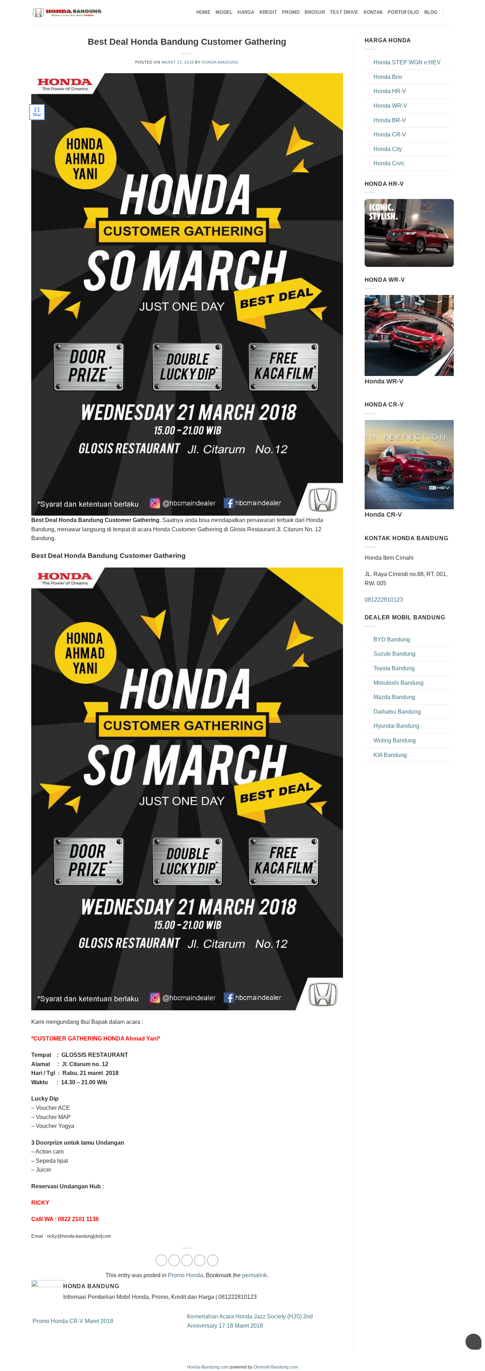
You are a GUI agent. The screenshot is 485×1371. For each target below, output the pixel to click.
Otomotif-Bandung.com (276, 1367)
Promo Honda (185, 1275)
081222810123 (384, 600)
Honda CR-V (390, 134)
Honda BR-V (390, 120)
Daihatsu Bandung (397, 712)
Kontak (373, 12)
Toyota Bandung (394, 668)
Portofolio (403, 12)
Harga (246, 12)
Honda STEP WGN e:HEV (407, 62)
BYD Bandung (392, 639)
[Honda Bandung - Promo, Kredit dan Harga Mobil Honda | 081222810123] (66, 13)
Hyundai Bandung (396, 726)
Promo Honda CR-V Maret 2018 (72, 1321)
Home (203, 12)
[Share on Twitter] (174, 1260)
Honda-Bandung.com (208, 1367)
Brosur (315, 12)
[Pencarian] (451, 12)
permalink (254, 1275)
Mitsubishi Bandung (399, 683)
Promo (291, 12)
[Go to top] (470, 1361)
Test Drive (344, 12)
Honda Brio (388, 77)
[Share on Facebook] (161, 1260)
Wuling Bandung (395, 740)
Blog (431, 12)
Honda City (388, 149)
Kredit (268, 12)
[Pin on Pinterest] (200, 1260)
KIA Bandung (390, 755)
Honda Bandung (220, 62)
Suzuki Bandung (394, 654)
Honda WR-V (390, 106)
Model (224, 12)
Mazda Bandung (394, 697)
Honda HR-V (390, 91)
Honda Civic (389, 163)
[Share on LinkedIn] (213, 1260)
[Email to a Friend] (187, 1260)
